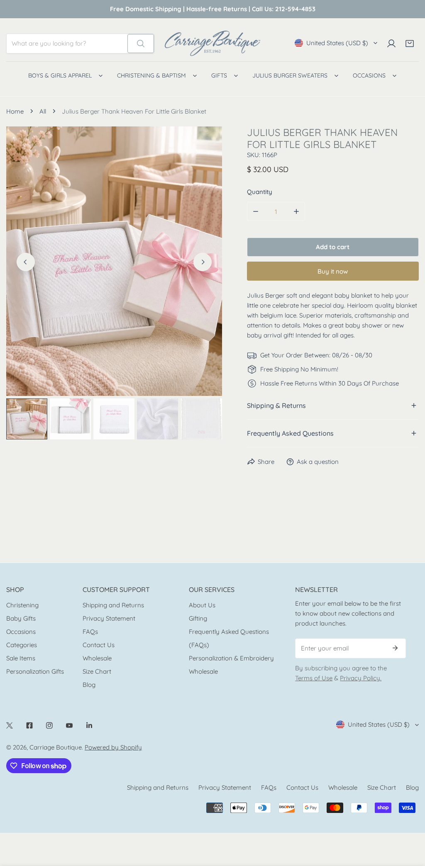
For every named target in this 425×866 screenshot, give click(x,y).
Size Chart (97, 671)
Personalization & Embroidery (231, 658)
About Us (202, 605)
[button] (410, 43)
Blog (89, 685)
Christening (22, 605)
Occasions (21, 632)
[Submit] (395, 647)
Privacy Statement (109, 618)
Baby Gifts (21, 618)
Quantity (259, 192)
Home (15, 111)
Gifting (198, 618)
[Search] (140, 43)
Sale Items (20, 658)
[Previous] (26, 262)
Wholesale (97, 658)
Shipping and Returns (113, 605)
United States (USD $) (337, 43)
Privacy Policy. (360, 678)
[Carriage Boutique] (212, 43)
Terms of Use (313, 678)
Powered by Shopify (113, 747)
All (42, 111)
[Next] (202, 262)
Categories (21, 645)
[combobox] (67, 43)
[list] (114, 261)
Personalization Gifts (35, 671)
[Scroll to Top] (410, 822)
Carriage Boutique (55, 747)
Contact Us (99, 645)
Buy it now (333, 271)
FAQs (90, 632)
